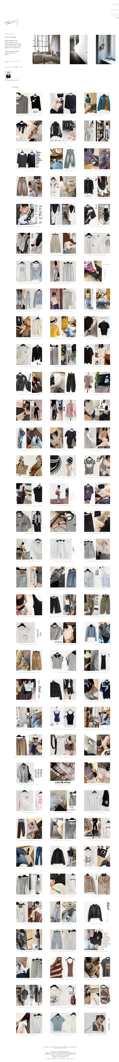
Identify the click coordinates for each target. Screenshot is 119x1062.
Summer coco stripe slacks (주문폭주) (63, 505)
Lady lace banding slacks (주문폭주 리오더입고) (63, 812)
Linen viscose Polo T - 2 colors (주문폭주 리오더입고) (29, 561)
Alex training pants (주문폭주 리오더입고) (63, 283)
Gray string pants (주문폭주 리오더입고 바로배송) (63, 366)
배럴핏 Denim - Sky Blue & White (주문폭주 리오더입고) (63, 951)
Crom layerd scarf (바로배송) (97, 283)
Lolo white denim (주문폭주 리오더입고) (29, 923)
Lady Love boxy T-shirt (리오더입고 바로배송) (97, 868)
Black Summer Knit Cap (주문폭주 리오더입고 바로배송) (63, 477)
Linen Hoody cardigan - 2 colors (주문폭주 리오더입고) (29, 310)
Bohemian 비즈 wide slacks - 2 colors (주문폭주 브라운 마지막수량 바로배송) (29, 756)
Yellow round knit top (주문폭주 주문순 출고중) (63, 338)
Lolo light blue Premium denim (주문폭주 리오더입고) (29, 588)
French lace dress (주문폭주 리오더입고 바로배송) (97, 672)
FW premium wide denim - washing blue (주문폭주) (63, 170)
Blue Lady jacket (97, 644)
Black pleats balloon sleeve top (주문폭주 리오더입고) (97, 338)
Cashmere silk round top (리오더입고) (97, 394)
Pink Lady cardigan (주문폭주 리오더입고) (63, 784)
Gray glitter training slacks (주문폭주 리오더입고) (63, 840)
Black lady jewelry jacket (63, 701)
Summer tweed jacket (29, 533)
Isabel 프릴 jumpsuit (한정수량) (63, 226)
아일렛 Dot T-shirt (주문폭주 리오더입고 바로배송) (63, 644)
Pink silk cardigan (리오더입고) (63, 422)
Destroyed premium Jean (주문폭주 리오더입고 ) (29, 449)
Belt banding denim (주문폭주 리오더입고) (63, 588)
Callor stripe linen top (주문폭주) (63, 672)
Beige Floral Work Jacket (97, 895)
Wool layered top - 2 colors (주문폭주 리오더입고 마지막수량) (29, 115)
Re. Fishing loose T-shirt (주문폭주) (63, 1007)
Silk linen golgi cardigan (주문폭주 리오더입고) (29, 366)
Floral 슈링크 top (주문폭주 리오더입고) (97, 226)
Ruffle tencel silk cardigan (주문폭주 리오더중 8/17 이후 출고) (29, 226)
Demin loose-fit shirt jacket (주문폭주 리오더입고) (29, 784)
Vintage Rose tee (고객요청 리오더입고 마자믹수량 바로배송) (97, 979)
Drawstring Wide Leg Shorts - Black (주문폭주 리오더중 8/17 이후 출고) (63, 616)
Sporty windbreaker (63, 142)
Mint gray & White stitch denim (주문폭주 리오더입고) (29, 895)
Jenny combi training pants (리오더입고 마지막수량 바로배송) (29, 840)
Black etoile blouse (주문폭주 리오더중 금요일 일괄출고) (97, 198)
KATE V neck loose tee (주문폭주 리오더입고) (97, 366)
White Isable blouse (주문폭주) (97, 142)
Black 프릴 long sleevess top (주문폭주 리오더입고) (29, 616)
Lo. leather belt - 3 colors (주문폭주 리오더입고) (63, 756)
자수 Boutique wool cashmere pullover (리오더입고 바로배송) (63, 198)
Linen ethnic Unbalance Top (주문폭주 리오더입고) (97, 1007)
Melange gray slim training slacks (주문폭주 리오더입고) (29, 979)
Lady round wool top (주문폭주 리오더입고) (97, 784)
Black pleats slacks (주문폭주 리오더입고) (29, 422)
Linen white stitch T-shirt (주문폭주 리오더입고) (29, 644)
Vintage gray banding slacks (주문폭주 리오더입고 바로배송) (97, 729)
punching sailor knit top (29, 142)
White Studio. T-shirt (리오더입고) (97, 812)
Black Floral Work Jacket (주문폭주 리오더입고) (63, 868)
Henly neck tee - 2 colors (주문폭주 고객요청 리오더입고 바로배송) (29, 505)
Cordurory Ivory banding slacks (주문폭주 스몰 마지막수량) (63, 255)
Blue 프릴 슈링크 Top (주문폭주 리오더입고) (97, 422)
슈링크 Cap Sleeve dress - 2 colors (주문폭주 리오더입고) (63, 449)
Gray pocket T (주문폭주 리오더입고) (63, 533)
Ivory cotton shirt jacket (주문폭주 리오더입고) (97, 449)
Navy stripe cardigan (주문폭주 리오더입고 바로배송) (97, 505)
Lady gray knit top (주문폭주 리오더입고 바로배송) (97, 477)
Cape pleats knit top (63, 115)
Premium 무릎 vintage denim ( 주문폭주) (97, 310)
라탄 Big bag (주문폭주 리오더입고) (29, 477)
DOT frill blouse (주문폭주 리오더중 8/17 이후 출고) (29, 255)
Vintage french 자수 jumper (97, 115)
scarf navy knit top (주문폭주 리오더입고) (97, 701)
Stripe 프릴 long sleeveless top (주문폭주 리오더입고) (63, 979)
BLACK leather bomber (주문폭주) (97, 923)
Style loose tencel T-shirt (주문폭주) (29, 812)
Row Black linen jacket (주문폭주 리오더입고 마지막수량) (97, 951)
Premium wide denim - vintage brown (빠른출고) (29, 198)
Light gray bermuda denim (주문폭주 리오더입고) (97, 561)
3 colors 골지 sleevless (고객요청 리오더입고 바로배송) (63, 729)
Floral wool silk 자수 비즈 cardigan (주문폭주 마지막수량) (29, 394)
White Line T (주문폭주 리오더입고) (97, 840)
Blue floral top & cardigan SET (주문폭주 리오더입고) (97, 588)
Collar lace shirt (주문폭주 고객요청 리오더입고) (63, 310)
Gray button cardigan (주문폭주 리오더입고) (29, 951)
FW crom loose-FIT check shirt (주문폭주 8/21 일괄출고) (97, 170)
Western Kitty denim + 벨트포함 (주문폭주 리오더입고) (29, 672)
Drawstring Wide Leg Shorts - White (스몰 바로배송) (63, 561)
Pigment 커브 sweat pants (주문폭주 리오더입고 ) (63, 394)
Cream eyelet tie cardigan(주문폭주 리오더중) (29, 701)
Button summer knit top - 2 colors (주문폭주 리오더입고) (29, 338)
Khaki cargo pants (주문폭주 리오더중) (97, 616)
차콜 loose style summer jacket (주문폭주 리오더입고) (29, 1007)
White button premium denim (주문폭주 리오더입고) (97, 756)
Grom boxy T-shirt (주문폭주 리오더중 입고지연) (97, 255)
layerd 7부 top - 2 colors (29, 170)
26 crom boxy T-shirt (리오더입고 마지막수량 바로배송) (63, 895)
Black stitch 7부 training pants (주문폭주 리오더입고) (97, 533)
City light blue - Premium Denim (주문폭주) (63, 923)
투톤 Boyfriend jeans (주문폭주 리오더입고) (29, 729)
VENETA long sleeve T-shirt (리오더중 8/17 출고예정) (29, 283)
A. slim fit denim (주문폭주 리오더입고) (29, 868)
